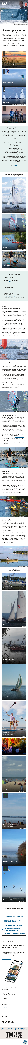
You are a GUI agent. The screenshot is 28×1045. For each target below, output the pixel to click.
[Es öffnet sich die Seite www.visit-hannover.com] (20, 1035)
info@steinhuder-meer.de (6, 1009)
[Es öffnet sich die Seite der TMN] (11, 1035)
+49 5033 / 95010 (7, 1007)
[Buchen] (26, 4)
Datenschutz (2, 1029)
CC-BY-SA (24, 249)
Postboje (21, 328)
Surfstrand (15, 367)
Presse (9, 1028)
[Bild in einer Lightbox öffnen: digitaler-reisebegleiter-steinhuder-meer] (14, 971)
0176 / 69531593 (16, 296)
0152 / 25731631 (8, 296)
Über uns (12, 1028)
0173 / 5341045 (8, 281)
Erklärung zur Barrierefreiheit (20, 1028)
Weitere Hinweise (20, 16)
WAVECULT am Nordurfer (19, 437)
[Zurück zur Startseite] (5, 4)
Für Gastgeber (4, 1028)
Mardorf (22, 36)
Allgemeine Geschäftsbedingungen (21, 1029)
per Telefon (15, 168)
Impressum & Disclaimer (9, 1029)
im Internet (15, 165)
